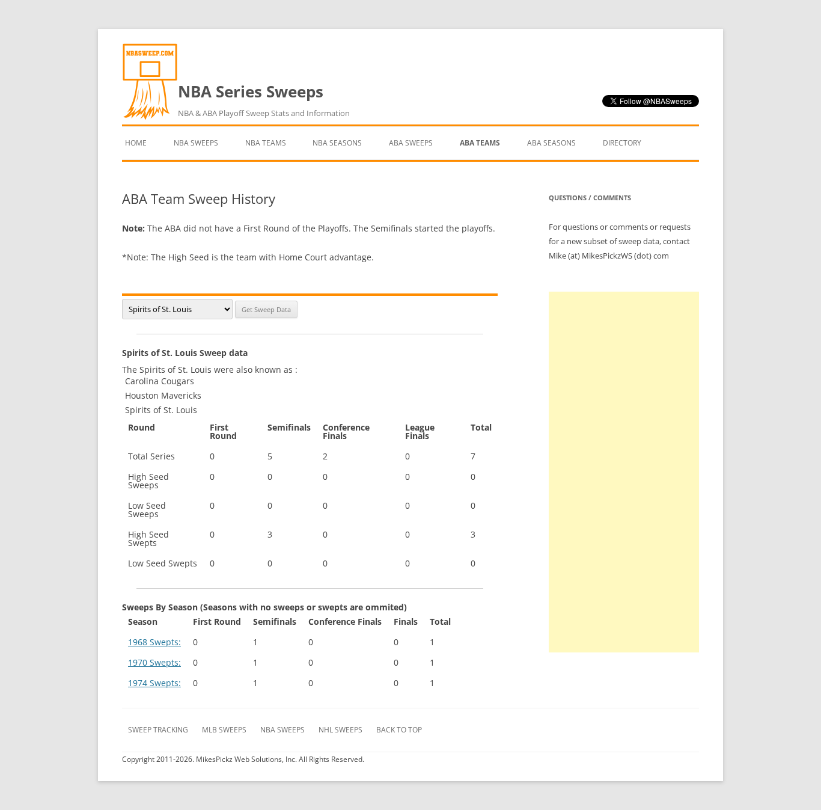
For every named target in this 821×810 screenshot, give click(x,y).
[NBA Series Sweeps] (150, 117)
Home (136, 143)
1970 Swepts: (154, 662)
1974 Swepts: (154, 683)
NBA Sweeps (196, 143)
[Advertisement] (624, 472)
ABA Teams (480, 143)
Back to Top (399, 730)
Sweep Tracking (158, 730)
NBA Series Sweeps (264, 99)
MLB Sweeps (224, 730)
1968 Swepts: (154, 642)
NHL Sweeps (340, 730)
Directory (622, 143)
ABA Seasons (551, 143)
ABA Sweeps (411, 143)
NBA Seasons (337, 143)
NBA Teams (265, 143)
